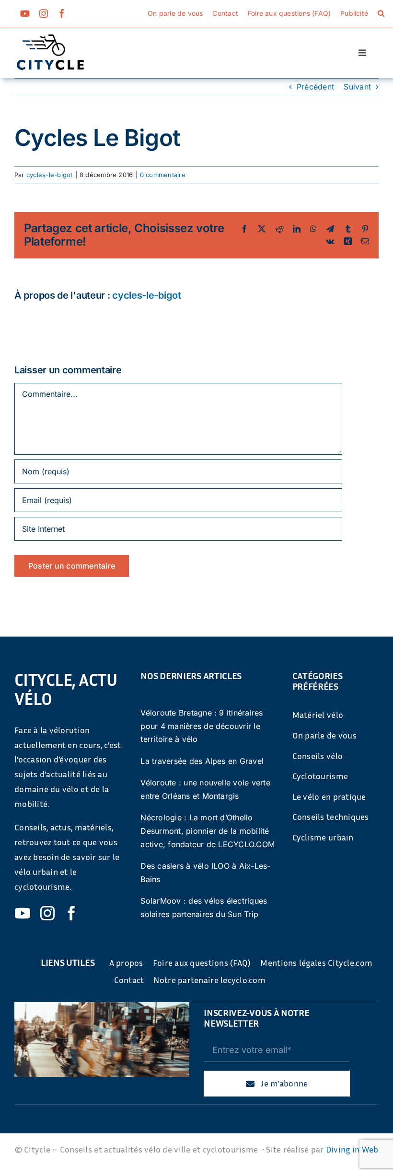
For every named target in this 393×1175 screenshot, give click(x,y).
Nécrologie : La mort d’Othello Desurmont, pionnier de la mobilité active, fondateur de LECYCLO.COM (207, 831)
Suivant (357, 86)
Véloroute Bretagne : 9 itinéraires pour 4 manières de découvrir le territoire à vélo (201, 726)
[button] (381, 13)
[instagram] (43, 13)
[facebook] (62, 13)
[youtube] (25, 13)
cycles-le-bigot (49, 175)
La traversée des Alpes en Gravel (202, 761)
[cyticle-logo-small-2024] (50, 38)
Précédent (315, 86)
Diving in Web (352, 1149)
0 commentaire (162, 175)
